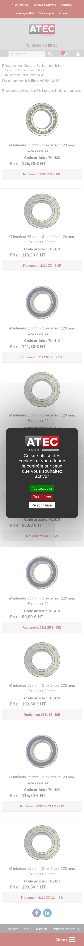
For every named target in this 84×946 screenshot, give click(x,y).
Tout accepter (42, 488)
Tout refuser (42, 497)
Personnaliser (42, 505)
